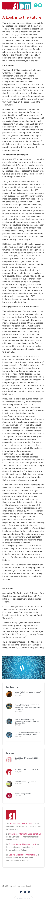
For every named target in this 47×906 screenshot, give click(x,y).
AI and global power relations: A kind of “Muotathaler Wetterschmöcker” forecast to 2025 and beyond (27, 707)
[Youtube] (29, 892)
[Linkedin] (25, 892)
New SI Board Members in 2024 (26, 758)
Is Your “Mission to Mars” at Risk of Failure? (27, 693)
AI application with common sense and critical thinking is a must (27, 734)
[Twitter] (21, 892)
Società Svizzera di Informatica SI (23, 855)
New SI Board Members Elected (26, 770)
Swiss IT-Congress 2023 (23, 794)
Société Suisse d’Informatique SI (22, 844)
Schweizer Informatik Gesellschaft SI (25, 834)
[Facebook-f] (17, 892)
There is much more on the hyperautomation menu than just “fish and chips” (27, 721)
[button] (36, 5)
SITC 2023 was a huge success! (26, 782)
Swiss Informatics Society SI (22, 823)
